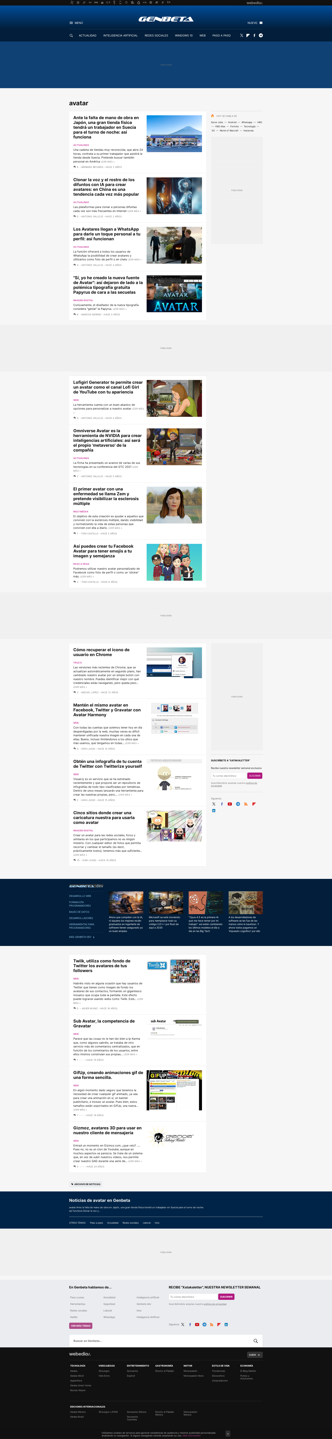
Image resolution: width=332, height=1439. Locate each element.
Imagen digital (83, 300)
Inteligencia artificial (148, 1297)
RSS (246, 803)
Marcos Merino (91, 314)
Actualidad (81, 145)
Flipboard (248, 35)
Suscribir (254, 775)
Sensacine (132, 1371)
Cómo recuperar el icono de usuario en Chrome (101, 652)
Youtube (230, 803)
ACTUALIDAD (87, 35)
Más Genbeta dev (80, 936)
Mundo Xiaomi (77, 1390)
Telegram (261, 35)
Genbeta (166, 19)
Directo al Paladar (164, 1371)
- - (82, 1060)
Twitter (241, 35)
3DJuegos (104, 1371)
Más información (192, 1435)
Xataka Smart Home (80, 1385)
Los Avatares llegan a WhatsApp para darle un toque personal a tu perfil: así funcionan (106, 234)
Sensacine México (136, 1411)
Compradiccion (220, 1380)
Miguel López (90, 692)
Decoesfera (218, 1375)
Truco (77, 662)
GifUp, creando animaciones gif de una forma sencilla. (108, 1075)
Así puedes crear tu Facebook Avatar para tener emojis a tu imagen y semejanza (103, 551)
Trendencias (218, 1371)
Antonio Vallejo (92, 216)
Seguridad (109, 1303)
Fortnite (234, 126)
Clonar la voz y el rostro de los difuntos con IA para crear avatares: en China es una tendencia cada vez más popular (106, 187)
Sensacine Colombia (132, 1418)
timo (157, 1222)
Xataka (73, 1371)
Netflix (74, 1317)
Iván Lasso (88, 748)
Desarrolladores (81, 918)
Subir (252, 1354)
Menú (79, 23)
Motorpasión (190, 1371)
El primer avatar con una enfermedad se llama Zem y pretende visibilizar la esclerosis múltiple (106, 496)
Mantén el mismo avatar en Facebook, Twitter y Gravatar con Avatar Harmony (107, 710)
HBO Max (220, 126)
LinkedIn (213, 810)
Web (76, 400)
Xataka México (78, 1411)
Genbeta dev (86, 886)
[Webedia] (80, 1354)
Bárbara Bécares (92, 167)
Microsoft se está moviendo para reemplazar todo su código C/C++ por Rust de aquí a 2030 (164, 922)
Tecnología (249, 126)
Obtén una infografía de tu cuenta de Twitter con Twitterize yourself (107, 764)
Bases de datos (79, 911)
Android (232, 122)
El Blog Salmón (248, 1371)
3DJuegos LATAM (108, 1411)
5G (213, 130)
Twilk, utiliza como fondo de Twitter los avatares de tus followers (101, 965)
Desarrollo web (80, 895)
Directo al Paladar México (164, 1413)
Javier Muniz (89, 1008)
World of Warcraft (229, 130)
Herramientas (77, 1303)
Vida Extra (104, 1375)
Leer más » (108, 161)
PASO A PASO (222, 35)
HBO (259, 122)
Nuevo (252, 23)
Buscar (256, 1341)
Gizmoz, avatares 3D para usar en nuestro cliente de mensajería (107, 1130)
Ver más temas (80, 1325)
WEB (203, 35)
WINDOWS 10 (184, 35)
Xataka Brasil (77, 1416)
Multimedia (80, 511)
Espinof (131, 1375)
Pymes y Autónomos (246, 1377)
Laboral (147, 1222)
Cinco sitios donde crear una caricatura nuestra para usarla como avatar (104, 817)
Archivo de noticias (87, 1184)
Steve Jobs (217, 122)
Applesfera (76, 1380)
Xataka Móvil (77, 1375)
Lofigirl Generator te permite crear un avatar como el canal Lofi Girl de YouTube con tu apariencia (108, 387)
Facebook (254, 35)
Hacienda (248, 130)
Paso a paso (81, 564)
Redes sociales (131, 1222)
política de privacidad (215, 1304)
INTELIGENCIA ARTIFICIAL (120, 35)
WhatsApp (109, 1317)
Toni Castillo (90, 533)
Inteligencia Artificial (148, 1317)
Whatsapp (247, 122)
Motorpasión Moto (194, 1375)
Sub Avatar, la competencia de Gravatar (104, 1023)
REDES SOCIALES (156, 35)
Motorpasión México (190, 1413)
